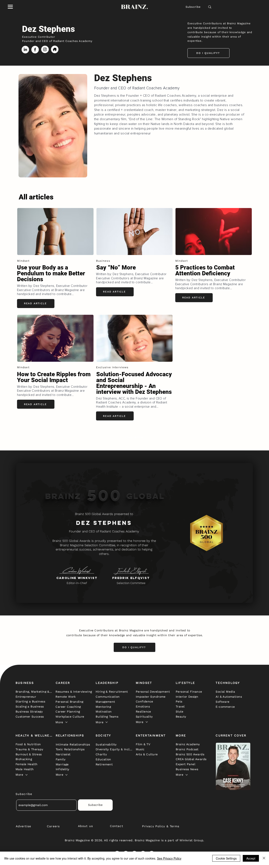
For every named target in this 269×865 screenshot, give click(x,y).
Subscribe (193, 6)
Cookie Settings (226, 858)
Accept (250, 858)
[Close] (263, 858)
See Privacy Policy (169, 858)
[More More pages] (66, 722)
